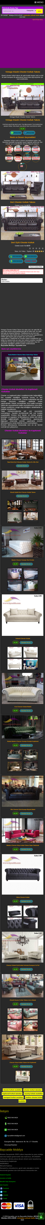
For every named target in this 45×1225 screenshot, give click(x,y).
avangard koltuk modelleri (13, 1097)
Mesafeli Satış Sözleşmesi (8, 1181)
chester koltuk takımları (33, 1090)
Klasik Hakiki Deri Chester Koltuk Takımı (22, 492)
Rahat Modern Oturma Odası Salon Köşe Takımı (21, 354)
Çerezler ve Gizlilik (5, 1178)
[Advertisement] (22, 44)
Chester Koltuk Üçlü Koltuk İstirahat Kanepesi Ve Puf (22, 965)
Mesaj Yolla (17, 133)
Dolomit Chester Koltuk (23, 638)
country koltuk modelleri (33, 1093)
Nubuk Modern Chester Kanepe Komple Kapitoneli (22, 741)
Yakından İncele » (22, 466)
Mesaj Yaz (41, 1214)
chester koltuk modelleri (12, 1090)
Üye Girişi (40, 19)
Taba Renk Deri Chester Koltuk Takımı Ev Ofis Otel (22, 462)
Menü (39, 2)
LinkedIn (5, 1195)
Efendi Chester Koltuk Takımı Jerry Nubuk (23, 1000)
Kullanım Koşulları (5, 1175)
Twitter (5, 1192)
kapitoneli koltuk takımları (12, 1093)
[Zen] (22, 163)
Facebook (6, 1188)
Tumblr (5, 1198)
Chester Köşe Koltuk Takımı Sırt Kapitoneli (23, 1062)
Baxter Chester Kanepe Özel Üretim (23, 560)
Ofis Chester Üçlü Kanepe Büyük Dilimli (22, 809)
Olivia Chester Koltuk (22, 897)
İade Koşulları (4, 1185)
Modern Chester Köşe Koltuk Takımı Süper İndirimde (23, 845)
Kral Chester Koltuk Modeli (23, 706)
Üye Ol (35, 19)
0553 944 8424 (17, 256)
